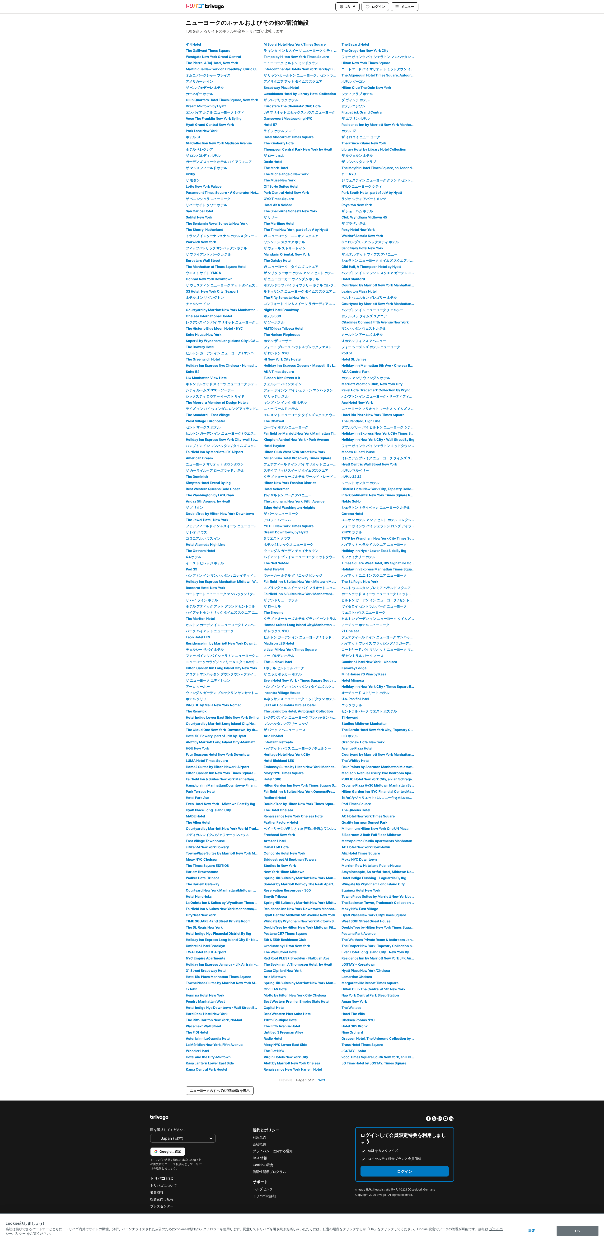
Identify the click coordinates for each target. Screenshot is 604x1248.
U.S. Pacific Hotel (355, 699)
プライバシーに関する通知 (273, 1151)
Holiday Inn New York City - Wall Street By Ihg (378, 439)
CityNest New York (201, 915)
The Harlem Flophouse (282, 334)
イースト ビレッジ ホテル (205, 563)
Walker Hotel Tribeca (202, 878)
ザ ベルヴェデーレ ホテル (205, 87)
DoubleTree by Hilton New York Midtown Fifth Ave (302, 927)
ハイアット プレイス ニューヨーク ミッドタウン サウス (302, 557)
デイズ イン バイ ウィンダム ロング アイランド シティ (224, 409)
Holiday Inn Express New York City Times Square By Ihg (380, 433)
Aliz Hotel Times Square (361, 853)
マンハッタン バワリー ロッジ (286, 723)
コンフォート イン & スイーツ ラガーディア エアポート (302, 304)
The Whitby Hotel (356, 761)
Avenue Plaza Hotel (357, 748)
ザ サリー (271, 217)
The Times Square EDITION (207, 866)
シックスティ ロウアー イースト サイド (215, 396)
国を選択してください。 (168, 1130)
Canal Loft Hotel (277, 847)
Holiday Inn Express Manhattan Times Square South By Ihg (380, 569)
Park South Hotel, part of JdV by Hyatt (372, 192)
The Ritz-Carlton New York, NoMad (214, 1020)
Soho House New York (203, 334)
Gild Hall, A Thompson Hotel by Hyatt (371, 267)
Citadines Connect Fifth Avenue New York (375, 322)
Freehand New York (279, 835)
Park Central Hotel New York (286, 192)
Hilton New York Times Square (366, 63)
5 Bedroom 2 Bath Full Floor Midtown (371, 835)
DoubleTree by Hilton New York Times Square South (380, 927)
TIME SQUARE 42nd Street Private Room (218, 921)
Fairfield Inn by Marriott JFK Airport (214, 452)
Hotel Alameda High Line (205, 544)
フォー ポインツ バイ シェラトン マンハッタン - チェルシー (380, 57)
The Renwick (196, 711)
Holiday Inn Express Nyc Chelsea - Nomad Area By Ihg (224, 365)
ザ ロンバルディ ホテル (203, 155)
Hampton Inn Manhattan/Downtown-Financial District (224, 785)
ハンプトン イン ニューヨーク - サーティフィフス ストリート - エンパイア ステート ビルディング (380, 396)
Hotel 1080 (272, 779)
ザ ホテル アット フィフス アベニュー (370, 254)
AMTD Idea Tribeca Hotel (283, 328)
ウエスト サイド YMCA (203, 273)
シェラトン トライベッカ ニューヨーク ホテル (376, 507)
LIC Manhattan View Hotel (207, 378)
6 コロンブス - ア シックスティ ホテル (370, 242)
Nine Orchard (352, 1032)
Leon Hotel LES (198, 637)
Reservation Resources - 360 (287, 890)
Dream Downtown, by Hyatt (286, 532)
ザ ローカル (272, 606)
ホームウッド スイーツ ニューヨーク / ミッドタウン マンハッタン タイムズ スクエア (380, 594)
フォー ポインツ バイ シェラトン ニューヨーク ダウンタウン (224, 656)
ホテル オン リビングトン (205, 297)
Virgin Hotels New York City (286, 1057)
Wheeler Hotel (197, 1051)
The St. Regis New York (360, 581)
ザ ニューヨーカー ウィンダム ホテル (291, 279)
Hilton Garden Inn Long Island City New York (221, 668)
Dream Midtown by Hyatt (206, 106)
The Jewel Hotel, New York (207, 520)
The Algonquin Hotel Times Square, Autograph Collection (380, 75)
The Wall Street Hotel (280, 952)
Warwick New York (201, 242)
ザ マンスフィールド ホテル (206, 168)
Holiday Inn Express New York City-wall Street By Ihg (224, 439)
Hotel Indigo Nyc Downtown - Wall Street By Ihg (224, 1008)
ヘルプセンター (264, 1189)
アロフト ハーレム (277, 520)
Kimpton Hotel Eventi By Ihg (208, 483)
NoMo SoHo (351, 501)
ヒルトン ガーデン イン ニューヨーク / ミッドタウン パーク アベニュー (302, 637)
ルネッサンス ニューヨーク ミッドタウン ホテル (300, 699)
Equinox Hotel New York (361, 890)
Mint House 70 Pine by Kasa (364, 674)
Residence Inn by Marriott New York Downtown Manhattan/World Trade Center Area (224, 643)
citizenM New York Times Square (290, 649)
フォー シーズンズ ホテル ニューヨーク (371, 347)
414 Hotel (193, 44)
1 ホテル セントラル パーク (284, 668)
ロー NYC (349, 174)
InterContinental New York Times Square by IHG (380, 495)
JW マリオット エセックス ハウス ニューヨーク (299, 112)
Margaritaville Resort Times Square (370, 983)
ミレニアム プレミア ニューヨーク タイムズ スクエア (380, 458)
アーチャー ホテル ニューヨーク (365, 625)
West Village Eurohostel (205, 421)
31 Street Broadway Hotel (206, 970)
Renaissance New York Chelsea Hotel (293, 816)
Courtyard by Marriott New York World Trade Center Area (224, 828)
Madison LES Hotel (279, 643)
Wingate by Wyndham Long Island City (373, 884)
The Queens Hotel (356, 810)
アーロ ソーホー (198, 686)
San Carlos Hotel (199, 211)
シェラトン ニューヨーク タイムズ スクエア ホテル (379, 260)
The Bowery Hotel (200, 347)
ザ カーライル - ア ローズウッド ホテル (215, 470)
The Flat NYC (274, 1051)
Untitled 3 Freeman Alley (283, 1032)
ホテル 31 (193, 137)
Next (321, 1080)
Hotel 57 (270, 125)
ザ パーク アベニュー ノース (285, 730)
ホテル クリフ (196, 699)
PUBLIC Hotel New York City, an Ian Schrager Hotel (380, 779)
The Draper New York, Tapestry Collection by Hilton (380, 946)
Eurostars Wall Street (203, 260)
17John (191, 989)
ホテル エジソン (353, 106)
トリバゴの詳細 (264, 1196)
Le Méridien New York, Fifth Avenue (214, 1045)
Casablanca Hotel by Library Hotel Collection (300, 94)
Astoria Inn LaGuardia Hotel (208, 1038)
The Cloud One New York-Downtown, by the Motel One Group (224, 730)
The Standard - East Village (208, 415)
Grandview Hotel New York (363, 742)
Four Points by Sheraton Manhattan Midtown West (380, 767)
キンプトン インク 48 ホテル (285, 402)
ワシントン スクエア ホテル (284, 242)
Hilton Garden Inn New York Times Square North (224, 773)
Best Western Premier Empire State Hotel (296, 1001)
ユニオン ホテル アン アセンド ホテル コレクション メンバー (380, 520)
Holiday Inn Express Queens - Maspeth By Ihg (300, 365)
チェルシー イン (198, 304)
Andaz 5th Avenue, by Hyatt (208, 501)
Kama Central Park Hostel (206, 1069)
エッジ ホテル (352, 705)
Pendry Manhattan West (205, 1001)
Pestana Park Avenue (358, 933)
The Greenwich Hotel (203, 359)
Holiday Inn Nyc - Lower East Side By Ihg (374, 551)
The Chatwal (274, 421)
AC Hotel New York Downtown (366, 847)
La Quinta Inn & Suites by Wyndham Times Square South (224, 903)
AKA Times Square (279, 372)
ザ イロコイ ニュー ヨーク (361, 137)
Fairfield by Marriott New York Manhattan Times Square (302, 433)
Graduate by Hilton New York (287, 946)
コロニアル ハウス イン (203, 538)
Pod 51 (347, 353)
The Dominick (197, 477)
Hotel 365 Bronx (355, 1026)
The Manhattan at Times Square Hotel (216, 267)
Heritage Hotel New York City (287, 754)
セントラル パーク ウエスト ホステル (369, 711)
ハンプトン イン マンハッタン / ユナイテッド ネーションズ (224, 575)
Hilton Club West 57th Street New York (294, 452)
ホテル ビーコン (353, 81)
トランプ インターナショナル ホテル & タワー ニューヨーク (224, 236)
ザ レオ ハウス (196, 532)
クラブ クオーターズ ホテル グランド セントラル (300, 619)
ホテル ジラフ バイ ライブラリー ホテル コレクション (302, 285)
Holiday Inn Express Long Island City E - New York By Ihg (224, 940)
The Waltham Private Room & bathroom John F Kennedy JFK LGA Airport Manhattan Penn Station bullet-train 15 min (380, 940)
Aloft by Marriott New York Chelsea (292, 1063)
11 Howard (350, 717)
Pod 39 (191, 569)
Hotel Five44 (274, 569)
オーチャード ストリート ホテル (365, 693)
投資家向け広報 (161, 1199)
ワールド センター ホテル (360, 483)
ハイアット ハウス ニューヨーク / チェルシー (297, 748)
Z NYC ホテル (352, 532)
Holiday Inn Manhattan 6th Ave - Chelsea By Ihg (380, 365)
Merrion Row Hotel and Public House (371, 866)
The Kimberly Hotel (279, 143)
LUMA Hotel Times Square (207, 761)
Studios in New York (280, 866)
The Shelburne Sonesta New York (290, 211)
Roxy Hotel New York (358, 230)
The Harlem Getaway (202, 884)
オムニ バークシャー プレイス (208, 75)
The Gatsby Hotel (277, 260)
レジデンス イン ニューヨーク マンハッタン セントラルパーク (302, 717)
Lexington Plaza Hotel (359, 291)
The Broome (273, 612)
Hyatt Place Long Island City (208, 810)
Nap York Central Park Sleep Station (370, 995)
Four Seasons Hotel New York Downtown (219, 754)
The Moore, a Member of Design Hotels (217, 402)
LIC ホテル (350, 736)
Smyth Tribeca (275, 896)
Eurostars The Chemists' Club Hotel (293, 106)
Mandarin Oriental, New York (287, 254)
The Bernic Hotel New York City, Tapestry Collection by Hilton (380, 730)
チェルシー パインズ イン (283, 384)
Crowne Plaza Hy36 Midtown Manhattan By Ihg (379, 785)
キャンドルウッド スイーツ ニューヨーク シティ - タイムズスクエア (224, 384)
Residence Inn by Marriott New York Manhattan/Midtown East (380, 125)
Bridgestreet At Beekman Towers (290, 859)
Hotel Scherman (277, 489)
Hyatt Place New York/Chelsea (366, 970)
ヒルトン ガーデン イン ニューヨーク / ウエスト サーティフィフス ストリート (224, 433)
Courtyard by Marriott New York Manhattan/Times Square (224, 310)
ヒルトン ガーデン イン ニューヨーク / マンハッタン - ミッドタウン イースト (224, 625)
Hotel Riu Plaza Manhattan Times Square (218, 977)
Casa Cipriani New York (283, 970)
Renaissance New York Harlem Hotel (293, 1069)
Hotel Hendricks (199, 896)
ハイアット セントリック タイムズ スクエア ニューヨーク (224, 612)
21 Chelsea (350, 631)
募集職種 (157, 1192)
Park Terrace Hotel (200, 791)
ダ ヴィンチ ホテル (356, 100)
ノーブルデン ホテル (279, 656)
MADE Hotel (195, 816)
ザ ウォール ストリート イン (285, 248)
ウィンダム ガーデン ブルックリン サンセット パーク (224, 693)
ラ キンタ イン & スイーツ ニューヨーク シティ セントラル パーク (302, 50)
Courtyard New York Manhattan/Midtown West (224, 890)
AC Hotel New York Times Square (368, 816)
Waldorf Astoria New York (362, 236)
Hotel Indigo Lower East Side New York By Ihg (222, 717)
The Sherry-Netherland (204, 230)
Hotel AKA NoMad (278, 205)
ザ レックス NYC (276, 631)
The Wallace (351, 1008)
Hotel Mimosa (353, 680)
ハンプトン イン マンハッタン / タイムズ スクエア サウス (224, 446)
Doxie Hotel (273, 162)
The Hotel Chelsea (278, 810)
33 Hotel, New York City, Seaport (212, 291)
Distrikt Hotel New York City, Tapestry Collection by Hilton (380, 489)
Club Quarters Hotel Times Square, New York (222, 100)
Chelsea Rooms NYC (358, 1020)
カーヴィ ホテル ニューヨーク (286, 427)
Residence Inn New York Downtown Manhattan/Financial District (302, 909)
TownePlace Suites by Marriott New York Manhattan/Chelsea (224, 983)
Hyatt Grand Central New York (210, 125)
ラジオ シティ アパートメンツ (364, 199)
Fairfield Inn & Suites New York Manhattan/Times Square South (224, 909)
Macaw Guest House (358, 452)
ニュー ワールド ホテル (281, 409)
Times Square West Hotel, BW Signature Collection (380, 563)
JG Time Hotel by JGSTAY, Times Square (374, 1063)
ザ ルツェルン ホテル (357, 155)
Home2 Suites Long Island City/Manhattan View (302, 625)
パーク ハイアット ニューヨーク (210, 631)
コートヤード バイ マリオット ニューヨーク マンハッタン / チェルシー (380, 649)
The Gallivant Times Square (208, 50)
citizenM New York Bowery (207, 847)
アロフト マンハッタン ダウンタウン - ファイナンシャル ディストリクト (224, 674)
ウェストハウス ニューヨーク (363, 612)
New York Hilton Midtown (284, 872)
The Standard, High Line (361, 421)
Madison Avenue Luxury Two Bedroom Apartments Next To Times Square (380, 773)
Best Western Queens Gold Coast (213, 489)
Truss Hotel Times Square (362, 1045)
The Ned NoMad (276, 563)
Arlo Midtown (275, 977)
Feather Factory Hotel (281, 822)
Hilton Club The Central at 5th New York (373, 989)
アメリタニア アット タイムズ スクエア (293, 81)
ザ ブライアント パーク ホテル (208, 254)
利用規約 (259, 1137)
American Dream (199, 458)
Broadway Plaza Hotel (281, 87)
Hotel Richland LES (279, 761)
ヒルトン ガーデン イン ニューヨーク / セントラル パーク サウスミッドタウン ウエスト (380, 600)
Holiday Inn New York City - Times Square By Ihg (380, 686)
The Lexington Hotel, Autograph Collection (298, 711)
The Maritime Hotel (279, 223)
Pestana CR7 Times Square (285, 933)
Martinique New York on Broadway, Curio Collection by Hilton (224, 69)
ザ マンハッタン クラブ (359, 162)
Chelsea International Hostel (209, 316)
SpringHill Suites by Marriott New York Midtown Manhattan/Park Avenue (302, 903)
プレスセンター (161, 1206)
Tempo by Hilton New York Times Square (296, 57)
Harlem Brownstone (202, 872)
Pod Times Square (356, 804)
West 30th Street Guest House (366, 921)
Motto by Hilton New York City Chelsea (295, 995)
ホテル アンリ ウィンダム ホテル (366, 378)
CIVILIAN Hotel (275, 989)
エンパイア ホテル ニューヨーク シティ (215, 112)
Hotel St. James (354, 359)
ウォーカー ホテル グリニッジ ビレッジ (293, 575)
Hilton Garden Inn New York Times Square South (302, 785)
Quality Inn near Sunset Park (364, 822)
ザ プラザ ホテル (354, 223)
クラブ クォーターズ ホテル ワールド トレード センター (302, 477)
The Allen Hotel (198, 822)
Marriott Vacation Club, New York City (372, 384)
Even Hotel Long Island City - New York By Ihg (378, 952)
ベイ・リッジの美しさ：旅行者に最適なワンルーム (302, 828)
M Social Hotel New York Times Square (295, 44)
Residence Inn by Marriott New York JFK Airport (380, 958)
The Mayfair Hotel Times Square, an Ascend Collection (380, 168)
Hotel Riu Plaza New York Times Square (373, 415)
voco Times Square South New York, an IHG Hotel (380, 1057)
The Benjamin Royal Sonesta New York (217, 223)
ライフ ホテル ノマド (279, 131)
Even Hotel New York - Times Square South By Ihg (302, 680)
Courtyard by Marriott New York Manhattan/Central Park (380, 754)
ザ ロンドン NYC (276, 353)
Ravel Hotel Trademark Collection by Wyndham (380, 390)
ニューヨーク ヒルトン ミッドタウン (291, 63)
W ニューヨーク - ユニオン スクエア (291, 236)
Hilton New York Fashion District (290, 483)
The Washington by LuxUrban (210, 495)
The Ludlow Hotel (278, 662)
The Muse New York (279, 180)
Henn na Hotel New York (205, 995)
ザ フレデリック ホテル (281, 100)
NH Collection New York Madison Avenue (219, 143)
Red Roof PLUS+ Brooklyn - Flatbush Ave (296, 958)
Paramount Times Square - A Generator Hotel (222, 192)
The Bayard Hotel (355, 44)
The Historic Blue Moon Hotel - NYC (214, 328)
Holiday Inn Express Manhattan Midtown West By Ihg (224, 581)
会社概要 (259, 1144)
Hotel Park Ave (197, 798)
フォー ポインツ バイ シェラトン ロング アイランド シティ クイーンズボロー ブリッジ (380, 526)
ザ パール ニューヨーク (281, 514)
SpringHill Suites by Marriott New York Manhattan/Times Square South (302, 878)
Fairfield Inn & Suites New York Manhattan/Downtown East (302, 594)
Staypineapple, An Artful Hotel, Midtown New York (380, 872)
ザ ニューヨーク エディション (208, 680)
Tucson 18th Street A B (282, 378)
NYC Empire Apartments (205, 958)
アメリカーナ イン (199, 81)
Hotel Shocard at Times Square (289, 137)
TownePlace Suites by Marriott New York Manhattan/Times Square (224, 853)
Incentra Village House (282, 693)
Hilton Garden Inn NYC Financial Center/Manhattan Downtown (380, 791)
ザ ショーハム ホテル (357, 211)
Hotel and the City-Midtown (208, 1057)
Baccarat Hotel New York (205, 588)
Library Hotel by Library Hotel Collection (374, 149)
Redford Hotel (275, 798)
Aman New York (354, 1001)
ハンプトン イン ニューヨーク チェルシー (372, 310)
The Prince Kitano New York (364, 143)
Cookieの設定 (263, 1165)
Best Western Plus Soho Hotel (288, 1014)
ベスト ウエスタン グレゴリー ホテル (369, 297)
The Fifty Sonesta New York (286, 297)
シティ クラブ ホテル (357, 94)
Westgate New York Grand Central (213, 57)
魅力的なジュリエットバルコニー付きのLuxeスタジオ (380, 798)
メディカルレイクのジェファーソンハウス (217, 835)
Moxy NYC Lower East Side (285, 1045)
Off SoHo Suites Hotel (281, 186)
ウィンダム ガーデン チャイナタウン (291, 551)
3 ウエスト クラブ (277, 538)
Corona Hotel (352, 514)
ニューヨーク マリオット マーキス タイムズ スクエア (380, 409)
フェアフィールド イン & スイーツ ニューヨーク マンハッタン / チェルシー (224, 526)
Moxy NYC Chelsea (201, 859)
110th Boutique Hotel (280, 1020)
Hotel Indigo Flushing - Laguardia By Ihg (374, 878)
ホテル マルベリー (355, 470)
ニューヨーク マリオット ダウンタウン (215, 464)
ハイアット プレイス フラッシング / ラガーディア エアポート (380, 643)
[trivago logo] (205, 6)
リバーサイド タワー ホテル (206, 205)
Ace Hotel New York (357, 402)
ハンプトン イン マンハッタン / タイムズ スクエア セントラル (302, 686)
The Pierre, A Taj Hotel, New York (212, 63)
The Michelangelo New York (286, 174)
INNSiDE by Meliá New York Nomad (214, 705)
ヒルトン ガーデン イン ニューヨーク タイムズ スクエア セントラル (380, 619)
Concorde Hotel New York (284, 853)
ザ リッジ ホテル (276, 396)
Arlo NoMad (273, 736)
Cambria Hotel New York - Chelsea (369, 662)
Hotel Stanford (353, 279)
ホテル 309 (272, 316)
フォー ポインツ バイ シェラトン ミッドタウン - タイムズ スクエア (380, 446)
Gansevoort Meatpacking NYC (288, 118)
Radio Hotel (273, 1038)
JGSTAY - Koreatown (358, 964)
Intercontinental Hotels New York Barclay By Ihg (302, 69)
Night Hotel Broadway (281, 310)
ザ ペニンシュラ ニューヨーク (208, 199)
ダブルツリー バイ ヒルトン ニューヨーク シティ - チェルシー (380, 427)
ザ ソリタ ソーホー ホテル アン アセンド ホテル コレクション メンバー (302, 273)
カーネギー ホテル (199, 94)
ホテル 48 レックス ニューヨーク (288, 544)
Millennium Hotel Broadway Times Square (297, 458)
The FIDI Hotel (197, 1032)
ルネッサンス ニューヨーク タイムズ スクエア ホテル (302, 291)
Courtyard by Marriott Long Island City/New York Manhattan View (224, 723)
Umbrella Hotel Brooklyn (205, 946)
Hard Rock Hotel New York (207, 1014)
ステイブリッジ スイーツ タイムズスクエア (296, 470)
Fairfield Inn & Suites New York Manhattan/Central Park (224, 779)
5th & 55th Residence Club (285, 940)
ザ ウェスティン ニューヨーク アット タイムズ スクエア (224, 285)
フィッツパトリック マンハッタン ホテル (216, 248)
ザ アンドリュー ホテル (281, 600)
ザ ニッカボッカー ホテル (283, 674)
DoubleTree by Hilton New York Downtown (220, 514)
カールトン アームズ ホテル (362, 334)
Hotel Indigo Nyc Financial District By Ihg (218, 933)
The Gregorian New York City (365, 50)
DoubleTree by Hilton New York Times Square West (302, 804)
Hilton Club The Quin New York (366, 87)
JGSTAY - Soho (354, 1051)
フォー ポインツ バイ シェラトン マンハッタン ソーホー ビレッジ (302, 390)
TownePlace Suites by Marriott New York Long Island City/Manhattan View (380, 896)
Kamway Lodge (354, 668)
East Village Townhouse (205, 841)
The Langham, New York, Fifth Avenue (294, 501)
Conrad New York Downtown (209, 279)
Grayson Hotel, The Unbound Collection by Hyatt (380, 1038)
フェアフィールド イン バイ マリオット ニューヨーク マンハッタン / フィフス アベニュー (302, 464)
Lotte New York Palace (203, 186)
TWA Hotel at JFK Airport (206, 952)
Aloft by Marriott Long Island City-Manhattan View (224, 742)
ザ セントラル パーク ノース (363, 656)
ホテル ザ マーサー (278, 341)
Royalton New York (357, 205)
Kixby (190, 174)
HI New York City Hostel (282, 359)
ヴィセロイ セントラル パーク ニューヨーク (374, 606)
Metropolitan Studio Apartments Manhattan (377, 841)
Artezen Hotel (275, 841)
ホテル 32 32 (351, 477)
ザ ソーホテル (274, 322)
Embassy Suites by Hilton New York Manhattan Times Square (302, 767)
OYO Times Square (279, 199)
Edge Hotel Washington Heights (289, 507)
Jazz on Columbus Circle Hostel (290, 705)
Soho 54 (192, 372)
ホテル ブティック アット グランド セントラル (220, 606)
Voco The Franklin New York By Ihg (214, 118)
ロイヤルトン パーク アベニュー (288, 495)
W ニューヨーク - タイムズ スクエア (291, 267)
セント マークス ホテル (203, 427)
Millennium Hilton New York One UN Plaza (375, 828)
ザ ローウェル (274, 155)
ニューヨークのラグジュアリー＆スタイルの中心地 (224, 662)
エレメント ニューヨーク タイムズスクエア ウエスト (302, 415)
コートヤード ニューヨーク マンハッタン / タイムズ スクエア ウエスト (224, 594)
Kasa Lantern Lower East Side (210, 1063)
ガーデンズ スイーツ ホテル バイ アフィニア (219, 162)
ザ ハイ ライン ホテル (202, 600)
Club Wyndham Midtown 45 (364, 217)
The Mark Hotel (276, 168)
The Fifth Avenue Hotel (282, 1026)
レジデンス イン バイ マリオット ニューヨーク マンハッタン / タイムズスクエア (224, 322)
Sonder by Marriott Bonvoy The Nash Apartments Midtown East (302, 884)
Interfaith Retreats (278, 742)
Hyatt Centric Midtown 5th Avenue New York (299, 915)
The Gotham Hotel (200, 551)
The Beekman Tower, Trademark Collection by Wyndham (380, 903)
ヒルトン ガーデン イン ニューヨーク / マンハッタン (224, 353)
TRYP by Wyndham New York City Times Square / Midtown (380, 538)
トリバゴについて (163, 1185)
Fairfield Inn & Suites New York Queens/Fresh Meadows (302, 791)
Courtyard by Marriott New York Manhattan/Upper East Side (380, 304)
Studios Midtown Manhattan (365, 723)
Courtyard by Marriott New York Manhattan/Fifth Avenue (380, 285)
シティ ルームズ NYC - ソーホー (210, 390)
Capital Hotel (274, 1008)
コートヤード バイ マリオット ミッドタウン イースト (380, 69)
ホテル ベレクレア (199, 149)
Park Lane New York (202, 131)
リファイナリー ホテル (358, 557)
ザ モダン (193, 180)
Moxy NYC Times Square (284, 773)
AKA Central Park (356, 372)
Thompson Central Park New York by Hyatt (298, 149)
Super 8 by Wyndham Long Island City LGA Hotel (224, 341)
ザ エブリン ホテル (356, 118)
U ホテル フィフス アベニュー (364, 341)
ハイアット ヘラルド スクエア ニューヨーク (374, 544)
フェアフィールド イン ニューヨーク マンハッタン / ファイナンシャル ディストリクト (380, 637)
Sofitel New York (199, 217)
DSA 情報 (260, 1158)
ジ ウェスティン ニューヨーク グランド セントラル (379, 180)
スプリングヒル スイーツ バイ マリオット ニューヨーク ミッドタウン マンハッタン (302, 588)
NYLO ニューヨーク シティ (362, 186)
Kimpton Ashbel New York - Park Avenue (296, 439)
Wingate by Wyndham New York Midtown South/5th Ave (302, 921)
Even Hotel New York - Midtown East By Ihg (220, 804)
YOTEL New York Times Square (289, 526)
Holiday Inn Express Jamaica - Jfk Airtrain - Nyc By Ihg (224, 964)
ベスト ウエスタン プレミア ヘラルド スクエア (376, 588)
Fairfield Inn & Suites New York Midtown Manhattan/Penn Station (302, 581)
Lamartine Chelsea (357, 977)
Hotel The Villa (353, 1014)
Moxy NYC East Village (360, 909)
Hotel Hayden (274, 446)
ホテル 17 (349, 131)
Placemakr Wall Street (203, 1026)
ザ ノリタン (194, 507)
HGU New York (197, 748)
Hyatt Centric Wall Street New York (369, 464)
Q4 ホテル (193, 557)
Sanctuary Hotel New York (362, 248)
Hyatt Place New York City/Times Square (374, 915)
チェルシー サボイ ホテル (205, 649)
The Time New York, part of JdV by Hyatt (296, 230)
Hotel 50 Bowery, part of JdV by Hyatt (216, 736)
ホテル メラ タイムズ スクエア (364, 316)
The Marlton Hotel (200, 619)
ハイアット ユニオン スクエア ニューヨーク (374, 575)
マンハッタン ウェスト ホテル (364, 328)
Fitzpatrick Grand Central (362, 112)
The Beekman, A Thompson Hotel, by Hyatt (298, 964)
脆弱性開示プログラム (269, 1172)
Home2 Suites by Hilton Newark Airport (217, 767)
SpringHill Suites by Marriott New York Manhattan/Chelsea (302, 983)
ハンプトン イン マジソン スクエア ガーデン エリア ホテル (380, 273)
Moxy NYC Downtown (359, 859)
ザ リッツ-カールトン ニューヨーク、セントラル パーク (302, 75)
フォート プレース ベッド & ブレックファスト (298, 347)
